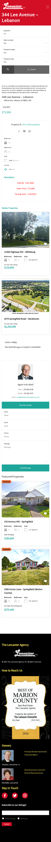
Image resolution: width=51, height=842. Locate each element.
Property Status (9, 49)
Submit (6, 824)
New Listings (10, 818)
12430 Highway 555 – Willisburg (19, 251)
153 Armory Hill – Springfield (18, 521)
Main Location (8, 40)
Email (6, 423)
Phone (6, 433)
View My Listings (25, 405)
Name (6, 412)
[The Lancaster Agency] (14, 8)
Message (6, 444)
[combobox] (25, 43)
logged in (19, 347)
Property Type (9, 59)
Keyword (7, 31)
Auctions (24, 818)
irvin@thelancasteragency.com (28, 397)
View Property (26, 240)
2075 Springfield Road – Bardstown (21, 318)
